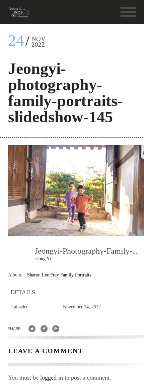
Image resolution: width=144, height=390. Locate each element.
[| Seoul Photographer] (19, 14)
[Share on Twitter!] (32, 329)
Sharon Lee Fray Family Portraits (59, 274)
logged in (51, 377)
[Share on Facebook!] (44, 329)
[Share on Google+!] (56, 329)
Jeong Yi (43, 258)
